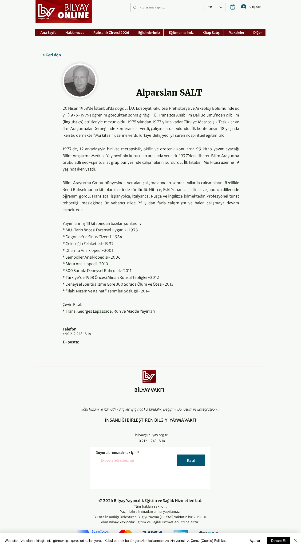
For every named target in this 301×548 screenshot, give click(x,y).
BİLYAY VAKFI (149, 390)
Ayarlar (255, 540)
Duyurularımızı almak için (116, 452)
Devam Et (278, 540)
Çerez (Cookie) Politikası (209, 540)
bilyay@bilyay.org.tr (151, 435)
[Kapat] (295, 540)
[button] (232, 7)
